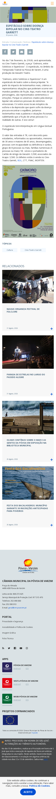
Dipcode (35, 733)
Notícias (26, 42)
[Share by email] (21, 52)
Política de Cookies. (39, 785)
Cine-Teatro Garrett (33, 250)
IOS (27, 668)
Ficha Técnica (7, 638)
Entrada (5, 42)
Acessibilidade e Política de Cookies (17, 627)
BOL (19, 160)
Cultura (10, 250)
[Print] (30, 52)
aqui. (46, 759)
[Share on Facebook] (5, 52)
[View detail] (51, 329)
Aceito (28, 792)
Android (17, 668)
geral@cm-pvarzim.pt (17, 607)
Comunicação (16, 42)
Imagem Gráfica (9, 633)
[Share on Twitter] (13, 52)
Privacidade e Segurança (12, 621)
